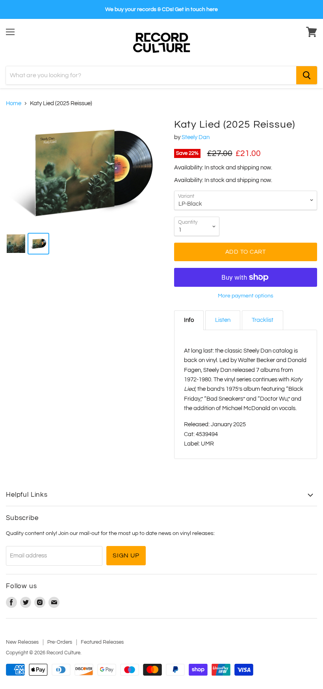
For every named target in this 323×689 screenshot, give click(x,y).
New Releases (22, 642)
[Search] (306, 75)
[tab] (189, 320)
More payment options (245, 296)
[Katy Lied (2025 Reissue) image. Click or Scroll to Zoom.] (86, 172)
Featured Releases (102, 642)
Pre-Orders (59, 642)
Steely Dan (196, 137)
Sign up (126, 555)
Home (13, 103)
